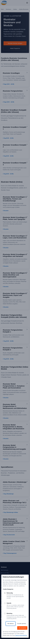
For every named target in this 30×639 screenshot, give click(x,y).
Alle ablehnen (10, 623)
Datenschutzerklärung (21, 635)
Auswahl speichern (21, 623)
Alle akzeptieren (22, 628)
